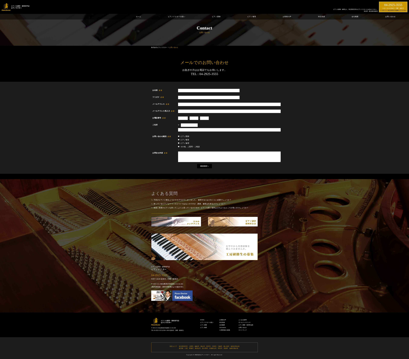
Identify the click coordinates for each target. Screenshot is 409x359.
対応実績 (321, 16)
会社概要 (355, 16)
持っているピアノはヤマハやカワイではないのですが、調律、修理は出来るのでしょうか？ (190, 204)
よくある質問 (243, 320)
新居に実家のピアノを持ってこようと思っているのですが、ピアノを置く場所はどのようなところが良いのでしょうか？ (201, 208)
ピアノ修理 (251, 16)
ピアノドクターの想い (176, 16)
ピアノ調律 (216, 16)
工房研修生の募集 (224, 330)
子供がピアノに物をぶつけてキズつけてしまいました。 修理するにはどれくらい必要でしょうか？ (192, 200)
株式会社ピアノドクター (202, 354)
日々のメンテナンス (245, 322)
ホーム (138, 16)
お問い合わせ (390, 16)
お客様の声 (287, 16)
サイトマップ (243, 330)
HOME (202, 320)
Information (222, 327)
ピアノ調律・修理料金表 (246, 325)
